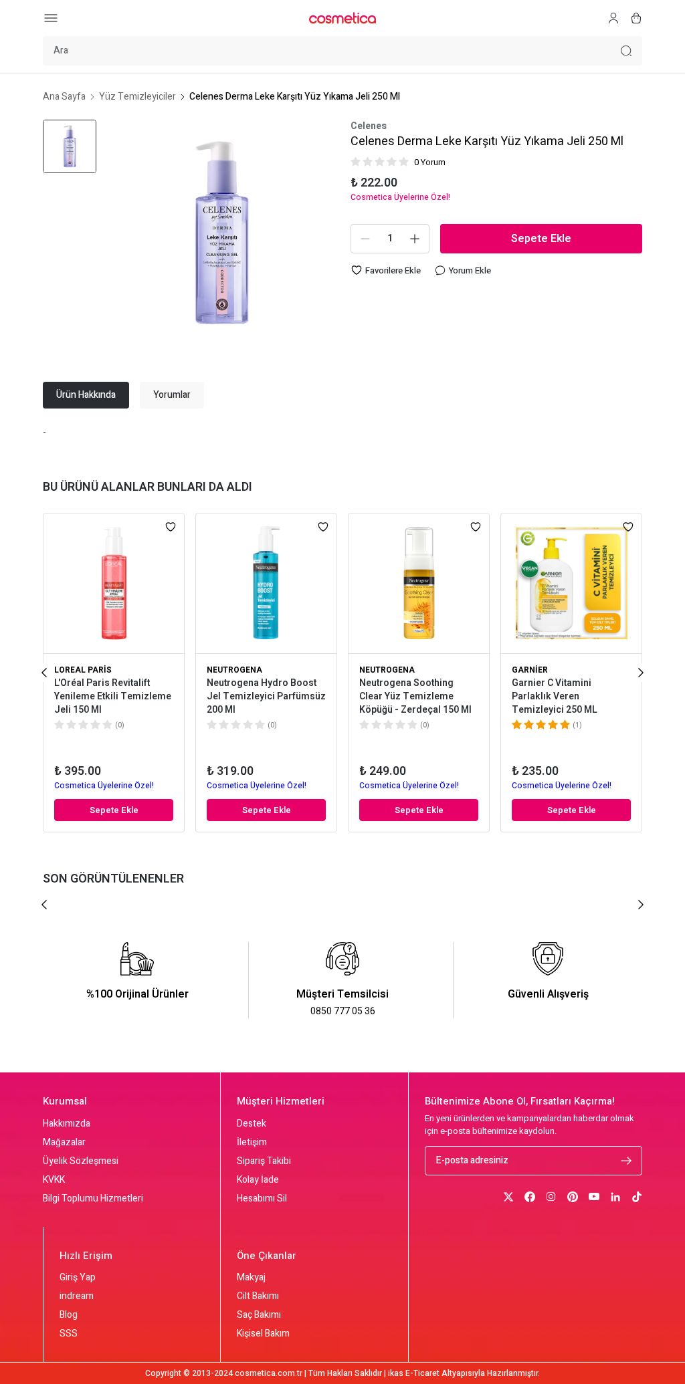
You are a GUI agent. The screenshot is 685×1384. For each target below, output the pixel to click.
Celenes (369, 126)
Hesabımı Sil (262, 1198)
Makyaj (251, 1277)
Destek (251, 1124)
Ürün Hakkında (86, 395)
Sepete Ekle (541, 239)
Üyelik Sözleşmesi (80, 1161)
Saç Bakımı (259, 1315)
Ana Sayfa (64, 97)
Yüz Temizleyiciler (137, 97)
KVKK (54, 1180)
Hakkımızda (66, 1124)
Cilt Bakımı (258, 1296)
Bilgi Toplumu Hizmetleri (93, 1198)
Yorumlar (172, 395)
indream (77, 1296)
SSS (69, 1334)
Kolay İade (258, 1180)
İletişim (252, 1142)
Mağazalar (64, 1142)
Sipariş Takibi (264, 1161)
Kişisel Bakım (263, 1334)
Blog (69, 1315)
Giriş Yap (78, 1277)
